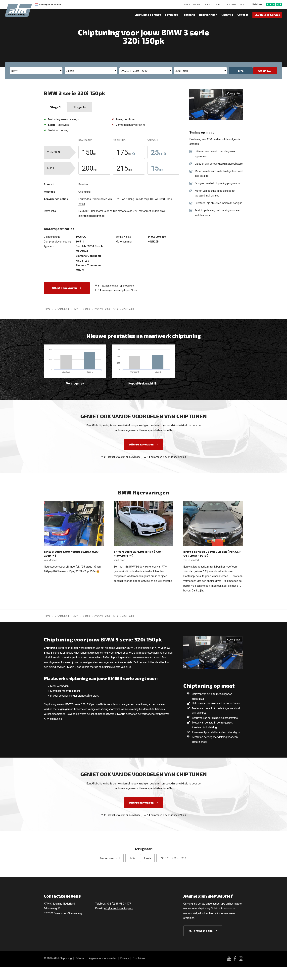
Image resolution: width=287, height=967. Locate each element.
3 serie (147, 858)
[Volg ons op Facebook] (235, 959)
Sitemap (80, 958)
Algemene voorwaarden (102, 958)
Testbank (188, 14)
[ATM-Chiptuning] (18, 9)
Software (171, 14)
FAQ (241, 4)
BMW (132, 858)
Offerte (263, 70)
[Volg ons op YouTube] (229, 959)
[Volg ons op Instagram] (241, 959)
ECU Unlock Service (267, 14)
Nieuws (197, 4)
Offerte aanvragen (64, 287)
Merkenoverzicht (110, 858)
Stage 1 (55, 107)
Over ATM (231, 4)
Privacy (124, 958)
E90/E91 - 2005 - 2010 (173, 858)
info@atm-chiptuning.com (118, 908)
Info (241, 70)
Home (187, 4)
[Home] (55, 309)
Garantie (227, 14)
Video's (208, 4)
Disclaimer (139, 958)
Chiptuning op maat (148, 14)
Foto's (219, 4)
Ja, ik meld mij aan (201, 930)
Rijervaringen (208, 14)
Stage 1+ (79, 107)
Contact (242, 14)
